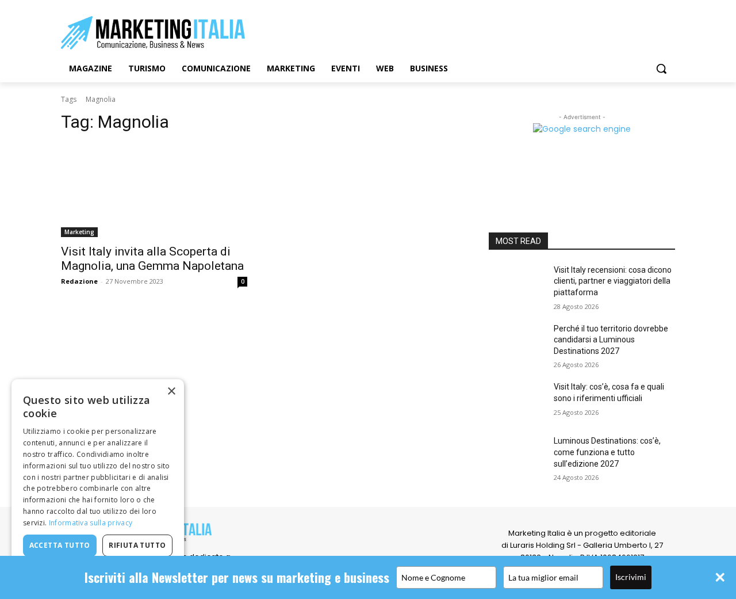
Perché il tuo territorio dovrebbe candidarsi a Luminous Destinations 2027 (611, 340)
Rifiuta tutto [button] (137, 545)
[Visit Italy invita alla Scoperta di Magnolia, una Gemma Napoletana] (154, 190)
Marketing (79, 232)
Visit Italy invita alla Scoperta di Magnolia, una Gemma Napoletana (152, 259)
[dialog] (98, 483)
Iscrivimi (630, 577)
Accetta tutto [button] (59, 545)
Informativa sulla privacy (91, 523)
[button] (661, 68)
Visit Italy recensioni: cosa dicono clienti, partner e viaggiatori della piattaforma (613, 281)
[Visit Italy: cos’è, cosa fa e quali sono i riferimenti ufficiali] (517, 401)
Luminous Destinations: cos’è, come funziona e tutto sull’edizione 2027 (607, 452)
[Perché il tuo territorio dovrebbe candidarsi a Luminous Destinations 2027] (517, 343)
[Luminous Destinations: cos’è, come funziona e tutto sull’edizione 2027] (517, 455)
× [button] (171, 391)
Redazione (79, 281)
